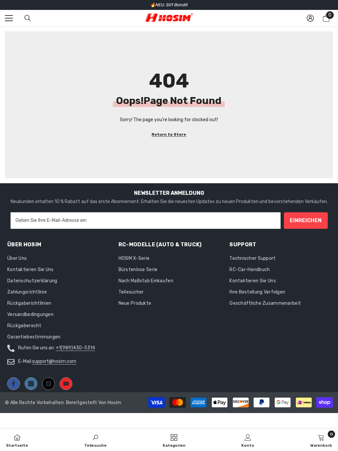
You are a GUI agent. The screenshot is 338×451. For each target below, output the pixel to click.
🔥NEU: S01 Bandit (169, 4)
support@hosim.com (54, 361)
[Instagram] (31, 383)
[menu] (9, 18)
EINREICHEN (305, 220)
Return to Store (169, 134)
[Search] (28, 18)
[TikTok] (48, 383)
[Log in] (310, 18)
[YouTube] (66, 383)
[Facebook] (13, 383)
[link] (248, 440)
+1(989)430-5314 (75, 348)
